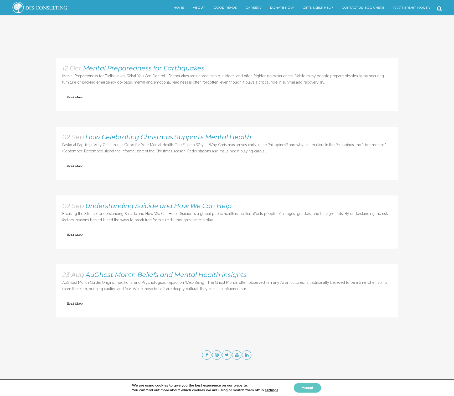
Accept (307, 387)
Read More (75, 97)
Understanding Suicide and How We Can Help (158, 206)
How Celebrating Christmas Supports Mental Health (168, 137)
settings (271, 390)
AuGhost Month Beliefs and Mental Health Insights (166, 275)
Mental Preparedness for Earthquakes (143, 68)
